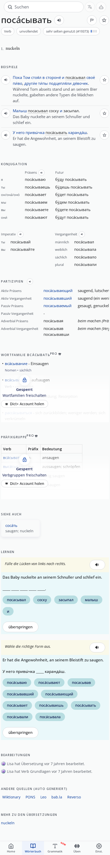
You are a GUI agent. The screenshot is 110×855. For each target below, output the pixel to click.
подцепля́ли (60, 83)
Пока (17, 77)
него (20, 132)
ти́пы (43, 83)
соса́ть (11, 525)
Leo (43, 797)
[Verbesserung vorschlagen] (92, 20)
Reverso (74, 797)
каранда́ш (77, 132)
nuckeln (8, 822)
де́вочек (80, 83)
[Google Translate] (90, 7)
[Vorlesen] (59, 20)
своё (90, 77)
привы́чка (35, 132)
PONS (30, 797)
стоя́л (36, 77)
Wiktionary (11, 797)
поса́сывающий (58, 290)
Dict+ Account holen (27, 404)
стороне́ (53, 77)
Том (26, 77)
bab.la (56, 797)
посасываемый (57, 305)
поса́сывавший (57, 298)
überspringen (20, 626)
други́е (30, 83)
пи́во (17, 83)
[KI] (101, 7)
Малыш (20, 110)
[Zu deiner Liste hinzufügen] (104, 20)
